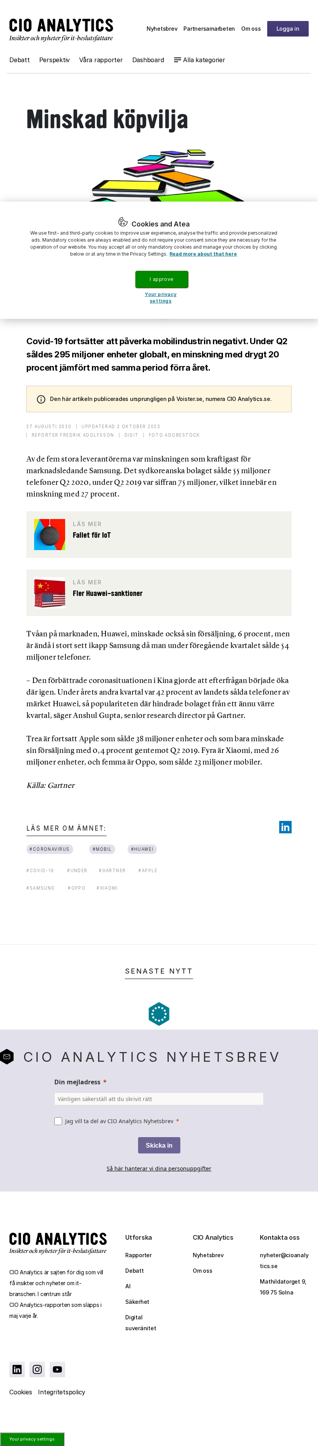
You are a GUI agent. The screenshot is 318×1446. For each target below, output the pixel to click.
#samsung (40, 888)
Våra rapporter (101, 60)
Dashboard (148, 60)
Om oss (251, 28)
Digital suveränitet (140, 1322)
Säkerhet (137, 1301)
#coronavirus (50, 849)
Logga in (288, 28)
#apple (148, 870)
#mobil (102, 849)
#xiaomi (107, 888)
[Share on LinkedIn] (285, 827)
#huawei (142, 849)
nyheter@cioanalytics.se (284, 1260)
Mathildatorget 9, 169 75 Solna (283, 1287)
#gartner (112, 870)
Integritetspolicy (61, 1392)
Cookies (20, 1392)
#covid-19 (40, 870)
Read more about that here (203, 253)
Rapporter (138, 1255)
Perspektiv (54, 60)
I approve (161, 279)
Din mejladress (77, 1082)
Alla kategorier (204, 60)
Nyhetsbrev (162, 28)
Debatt (19, 60)
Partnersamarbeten (209, 28)
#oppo (77, 888)
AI (128, 1286)
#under (77, 870)
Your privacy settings (32, 1439)
